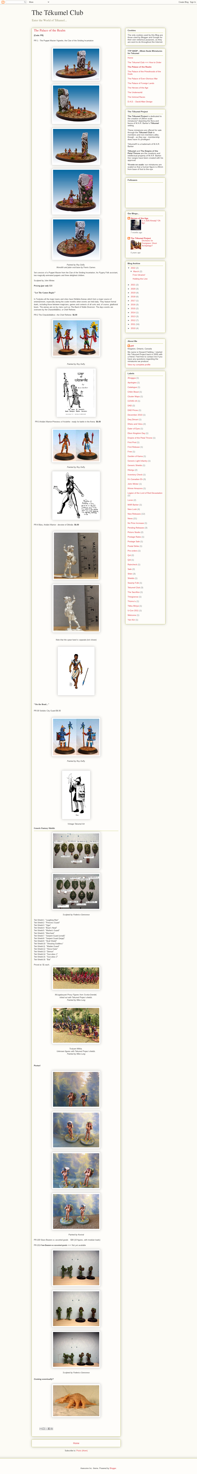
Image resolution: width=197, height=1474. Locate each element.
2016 (133, 304)
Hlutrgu (131, 470)
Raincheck (132, 564)
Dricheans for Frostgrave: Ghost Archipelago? (149, 243)
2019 (133, 293)
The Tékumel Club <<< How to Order (144, 62)
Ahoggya (132, 378)
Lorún (130, 500)
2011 (133, 324)
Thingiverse (133, 597)
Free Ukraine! (139, 275)
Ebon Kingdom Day (136, 433)
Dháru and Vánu (135, 424)
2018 (133, 296)
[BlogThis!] (43, 1428)
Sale (130, 569)
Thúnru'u (132, 601)
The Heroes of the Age (138, 88)
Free (130, 451)
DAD (130, 405)
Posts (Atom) (82, 1451)
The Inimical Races (136, 97)
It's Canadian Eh (135, 479)
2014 (133, 312)
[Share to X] (46, 1428)
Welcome (132, 615)
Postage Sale (134, 541)
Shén (130, 574)
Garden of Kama (135, 456)
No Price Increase (136, 523)
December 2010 (135, 415)
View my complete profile (139, 364)
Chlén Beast (133, 392)
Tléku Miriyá (133, 606)
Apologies (132, 382)
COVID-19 (132, 401)
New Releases (134, 514)
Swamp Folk (133, 583)
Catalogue (132, 387)
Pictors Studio (134, 532)
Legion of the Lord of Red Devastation (145, 493)
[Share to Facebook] (49, 1428)
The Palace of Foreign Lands (141, 83)
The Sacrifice (134, 592)
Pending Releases (136, 528)
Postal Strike (133, 546)
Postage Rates (134, 537)
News (130, 518)
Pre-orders (132, 551)
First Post (132, 442)
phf (132, 346)
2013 (133, 316)
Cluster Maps (134, 396)
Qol (129, 555)
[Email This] (40, 1428)
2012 (133, 320)
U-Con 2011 (133, 610)
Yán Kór (131, 620)
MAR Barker (133, 505)
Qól (129, 560)
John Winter (133, 484)
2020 (133, 289)
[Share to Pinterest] (51, 1428)
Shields (131, 578)
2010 (133, 328)
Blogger (113, 1468)
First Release (134, 447)
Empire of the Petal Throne (140, 438)
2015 (133, 308)
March (136, 271)
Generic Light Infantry (137, 461)
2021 (133, 285)
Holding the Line (140, 279)
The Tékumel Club (57, 12)
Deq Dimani (133, 419)
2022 (133, 268)
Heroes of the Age (139, 218)
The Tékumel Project (141, 238)
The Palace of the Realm (139, 67)
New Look (132, 509)
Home (76, 1443)
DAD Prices (133, 410)
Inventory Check (135, 474)
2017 (133, 300)
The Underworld (135, 92)
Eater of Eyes (134, 428)
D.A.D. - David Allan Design (140, 101)
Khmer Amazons (135, 488)
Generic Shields (135, 465)
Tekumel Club (134, 587)
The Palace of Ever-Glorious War (143, 78)
